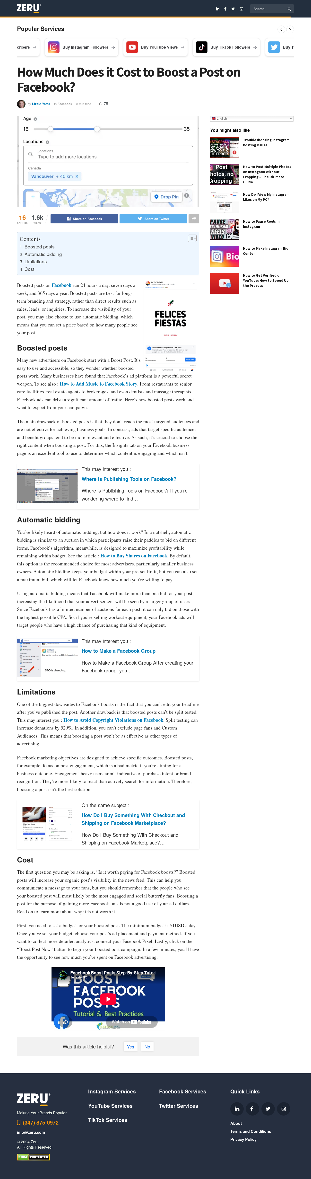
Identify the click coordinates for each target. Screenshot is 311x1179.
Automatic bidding (43, 254)
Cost (29, 268)
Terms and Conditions (250, 1131)
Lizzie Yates (41, 103)
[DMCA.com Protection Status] (33, 1157)
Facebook (65, 103)
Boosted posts (40, 246)
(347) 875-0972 (41, 1122)
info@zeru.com (31, 1132)
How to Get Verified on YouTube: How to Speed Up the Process (266, 280)
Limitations (36, 261)
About (236, 1123)
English (221, 118)
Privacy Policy (243, 1139)
